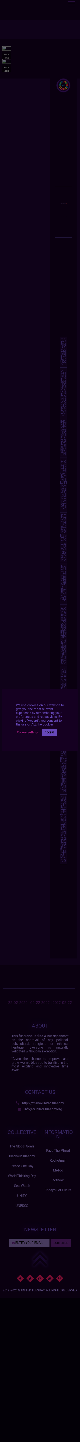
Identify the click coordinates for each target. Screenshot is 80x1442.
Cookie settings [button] (28, 732)
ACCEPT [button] (49, 732)
